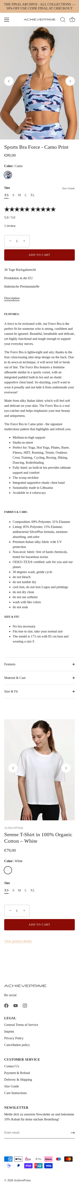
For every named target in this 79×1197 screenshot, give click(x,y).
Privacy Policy (14, 1038)
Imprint (9, 1031)
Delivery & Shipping (18, 1079)
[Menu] (6, 19)
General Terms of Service (21, 1025)
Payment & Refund (17, 1073)
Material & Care (15, 678)
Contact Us (11, 1066)
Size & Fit (11, 691)
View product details (18, 941)
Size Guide (68, 188)
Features (9, 664)
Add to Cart (39, 254)
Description (12, 298)
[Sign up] (73, 1133)
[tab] (14, 298)
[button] (8, 81)
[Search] (62, 20)
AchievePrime (13, 828)
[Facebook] (6, 1005)
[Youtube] (15, 1005)
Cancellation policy (17, 1045)
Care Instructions (15, 1093)
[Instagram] (25, 1005)
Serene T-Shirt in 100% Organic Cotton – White (38, 838)
